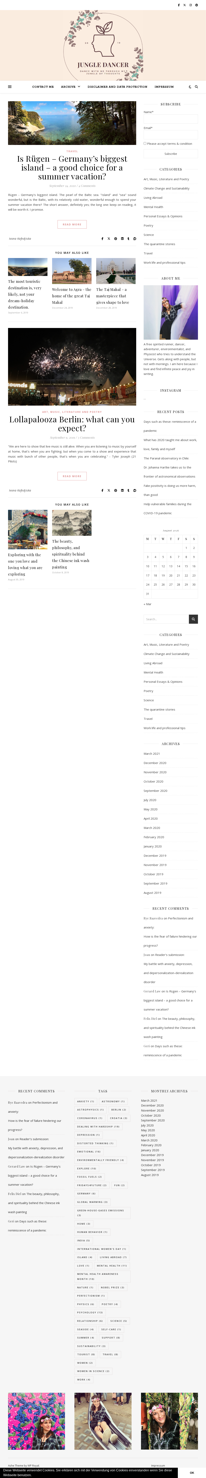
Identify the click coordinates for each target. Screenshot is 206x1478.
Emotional (89, 1151)
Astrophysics (90, 1109)
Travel (72, 151)
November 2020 (155, 772)
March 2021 (152, 753)
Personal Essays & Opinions (163, 216)
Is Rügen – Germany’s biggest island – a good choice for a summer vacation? (72, 167)
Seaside (85, 1329)
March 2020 (152, 828)
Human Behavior (92, 1231)
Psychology (90, 1312)
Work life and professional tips (164, 262)
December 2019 (155, 855)
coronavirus (90, 1118)
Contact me (43, 87)
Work (84, 1379)
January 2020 (153, 846)
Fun (119, 1185)
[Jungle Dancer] (103, 50)
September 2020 (155, 791)
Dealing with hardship (98, 1126)
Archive (68, 87)
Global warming (92, 1201)
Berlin (118, 1109)
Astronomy (113, 1101)
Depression (88, 1134)
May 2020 (151, 809)
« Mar (147, 604)
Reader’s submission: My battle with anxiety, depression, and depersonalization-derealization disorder (36, 1148)
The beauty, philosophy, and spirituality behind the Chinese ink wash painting (70, 554)
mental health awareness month (97, 1276)
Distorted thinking (95, 1143)
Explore (86, 1168)
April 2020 (151, 818)
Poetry (148, 225)
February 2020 (154, 837)
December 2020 (155, 763)
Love (83, 1265)
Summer (85, 1337)
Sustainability (91, 1346)
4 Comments (86, 186)
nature (85, 1287)
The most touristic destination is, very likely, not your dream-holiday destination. (24, 294)
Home (84, 1223)
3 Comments (86, 437)
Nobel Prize (113, 1287)
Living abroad (113, 1257)
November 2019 (155, 865)
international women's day (101, 1248)
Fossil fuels (89, 1176)
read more (72, 224)
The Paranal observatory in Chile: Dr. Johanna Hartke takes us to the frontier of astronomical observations (169, 467)
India (83, 1240)
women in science (93, 1371)
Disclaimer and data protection (117, 87)
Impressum (164, 87)
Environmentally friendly (100, 1160)
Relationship (90, 1320)
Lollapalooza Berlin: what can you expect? (72, 423)
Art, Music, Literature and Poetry (72, 412)
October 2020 (153, 781)
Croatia (119, 1118)
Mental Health (153, 207)
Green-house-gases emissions (100, 1213)
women (85, 1362)
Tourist (86, 1354)
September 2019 (155, 883)
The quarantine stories (159, 244)
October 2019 (153, 874)
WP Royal (33, 1465)
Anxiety (85, 1101)
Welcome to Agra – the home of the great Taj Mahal (72, 296)
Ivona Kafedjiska (20, 238)
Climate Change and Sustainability (167, 188)
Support (111, 1337)
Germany (86, 1193)
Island (85, 1257)
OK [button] (192, 1472)
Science (149, 235)
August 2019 (152, 893)
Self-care (111, 1329)
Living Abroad (153, 198)
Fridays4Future (92, 1185)
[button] (33, 1475)
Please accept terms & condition (169, 144)
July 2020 (150, 800)
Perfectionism (91, 1295)
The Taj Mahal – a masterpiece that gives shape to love (112, 296)
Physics (85, 1304)
